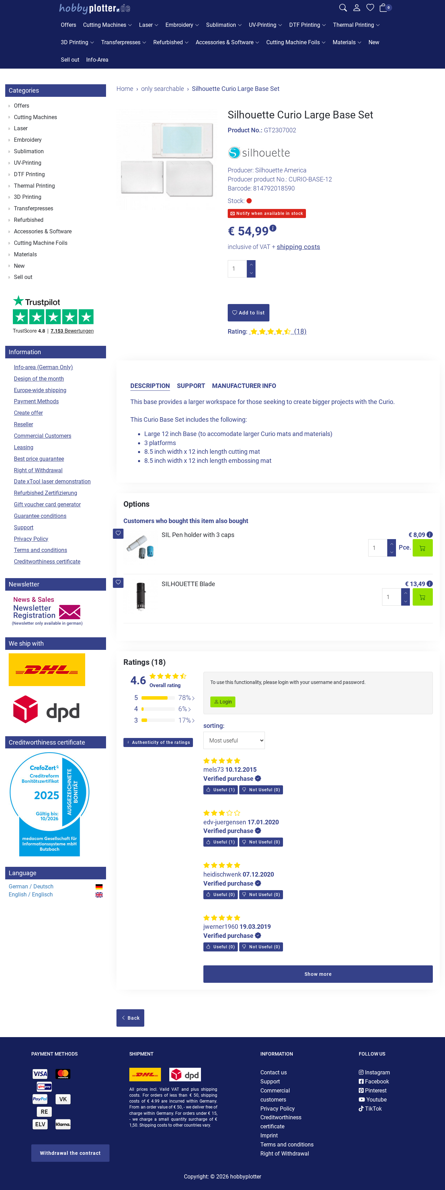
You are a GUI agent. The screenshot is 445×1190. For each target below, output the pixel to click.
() (223, 789)
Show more (318, 974)
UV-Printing (262, 25)
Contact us (273, 1072)
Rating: (238, 331)
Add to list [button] (251, 313)
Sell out (70, 59)
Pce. (405, 547)
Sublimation (221, 25)
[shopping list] (370, 9)
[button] (118, 534)
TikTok (373, 1108)
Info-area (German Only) (43, 367)
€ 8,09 (416, 534)
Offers (68, 25)
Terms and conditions (40, 550)
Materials (344, 42)
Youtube (376, 1099)
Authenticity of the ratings (160, 742)
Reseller (23, 424)
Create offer (28, 413)
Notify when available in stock (269, 213)
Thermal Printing (353, 25)
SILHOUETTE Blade (188, 584)
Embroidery (179, 25)
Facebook (376, 1081)
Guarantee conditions (40, 516)
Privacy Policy (31, 539)
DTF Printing (304, 25)
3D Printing (74, 42)
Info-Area (97, 59)
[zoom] (166, 159)
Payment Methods (36, 401)
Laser (146, 25)
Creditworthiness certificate (47, 561)
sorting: (214, 725)
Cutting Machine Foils (293, 42)
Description (150, 385)
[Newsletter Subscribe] (56, 610)
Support (191, 385)
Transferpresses (120, 42)
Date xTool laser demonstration (52, 481)
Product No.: (245, 130)
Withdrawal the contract (70, 1153)
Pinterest (375, 1090)
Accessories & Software (224, 42)
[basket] (383, 9)
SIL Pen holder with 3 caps (198, 534)
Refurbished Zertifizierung (45, 493)
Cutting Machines (104, 25)
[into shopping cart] (423, 548)
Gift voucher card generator (47, 504)
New (374, 42)
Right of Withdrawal (38, 470)
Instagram (377, 1072)
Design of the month (39, 378)
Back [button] (133, 1018)
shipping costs (298, 247)
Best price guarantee (39, 459)
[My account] (356, 10)
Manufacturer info (244, 385)
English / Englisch (31, 894)
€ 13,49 (415, 584)
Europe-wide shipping (40, 390)
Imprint (269, 1135)
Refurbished (168, 42)
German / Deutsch (31, 886)
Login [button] (225, 702)
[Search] (343, 9)
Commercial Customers (42, 436)
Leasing (23, 447)
